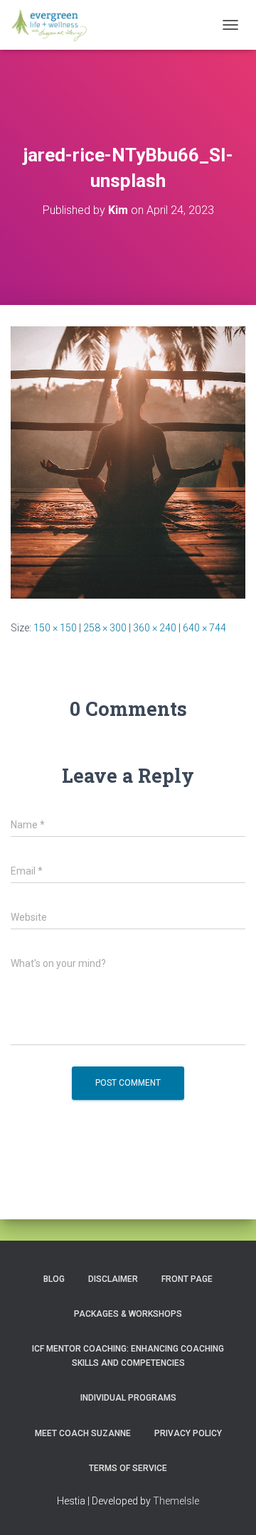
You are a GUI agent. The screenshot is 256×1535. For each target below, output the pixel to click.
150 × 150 (55, 627)
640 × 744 (204, 627)
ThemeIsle (176, 1501)
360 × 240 (154, 627)
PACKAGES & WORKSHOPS (128, 1314)
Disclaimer (113, 1279)
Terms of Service (128, 1468)
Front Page (187, 1279)
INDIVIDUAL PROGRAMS (128, 1398)
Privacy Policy (188, 1433)
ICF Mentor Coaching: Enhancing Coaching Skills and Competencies (128, 1355)
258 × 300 (105, 627)
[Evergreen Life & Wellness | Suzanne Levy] (54, 25)
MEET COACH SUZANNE (83, 1433)
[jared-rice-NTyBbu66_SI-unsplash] (128, 461)
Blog (54, 1279)
